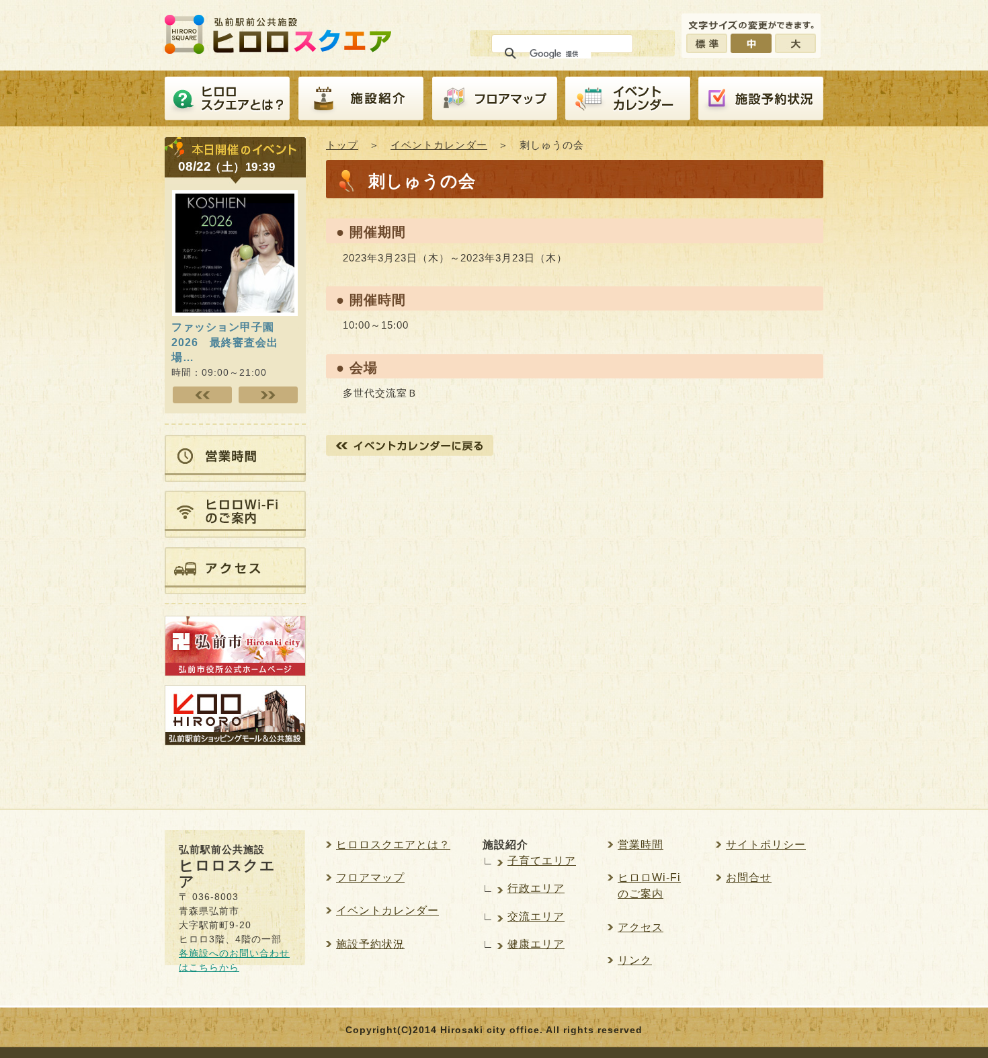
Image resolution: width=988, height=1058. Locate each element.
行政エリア (536, 888)
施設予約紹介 (760, 99)
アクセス (640, 927)
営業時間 (640, 844)
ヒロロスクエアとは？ (227, 99)
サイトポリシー (766, 844)
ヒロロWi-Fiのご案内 (649, 885)
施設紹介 (360, 99)
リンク (635, 960)
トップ (342, 145)
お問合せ (749, 877)
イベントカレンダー (627, 99)
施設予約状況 (370, 944)
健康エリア (536, 944)
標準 (706, 43)
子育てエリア (541, 860)
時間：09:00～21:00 (224, 349)
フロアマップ (494, 99)
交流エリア (536, 916)
